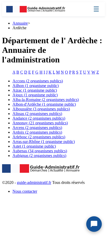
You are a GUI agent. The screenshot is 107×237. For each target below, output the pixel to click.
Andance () (38, 118)
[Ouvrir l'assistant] (94, 224)
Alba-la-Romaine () (45, 99)
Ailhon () (35, 85)
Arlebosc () (38, 137)
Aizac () (34, 90)
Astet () (34, 146)
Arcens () (37, 127)
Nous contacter (24, 191)
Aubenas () (39, 151)
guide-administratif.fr (34, 182)
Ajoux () (35, 95)
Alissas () (37, 113)
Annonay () (40, 123)
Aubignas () (39, 155)
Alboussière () (41, 109)
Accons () (37, 81)
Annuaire (20, 23)
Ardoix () (37, 132)
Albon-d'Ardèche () (44, 104)
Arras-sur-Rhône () (43, 141)
